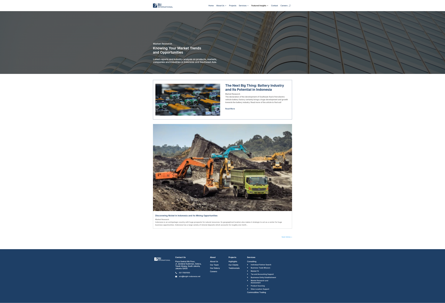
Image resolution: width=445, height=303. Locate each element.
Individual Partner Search (261, 265)
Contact (274, 5)
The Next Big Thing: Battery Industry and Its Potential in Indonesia (254, 88)
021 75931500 (184, 273)
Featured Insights (258, 5)
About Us (220, 5)
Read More (230, 109)
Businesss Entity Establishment (263, 277)
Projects (232, 5)
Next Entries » (287, 237)
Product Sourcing (258, 286)
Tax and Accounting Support (262, 274)
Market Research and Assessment (259, 282)
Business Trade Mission (260, 268)
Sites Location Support (260, 289)
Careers (284, 5)
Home (211, 5)
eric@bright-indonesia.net (189, 276)
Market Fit (255, 271)
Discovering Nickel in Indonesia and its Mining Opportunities (186, 215)
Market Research (232, 94)
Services (242, 5)
